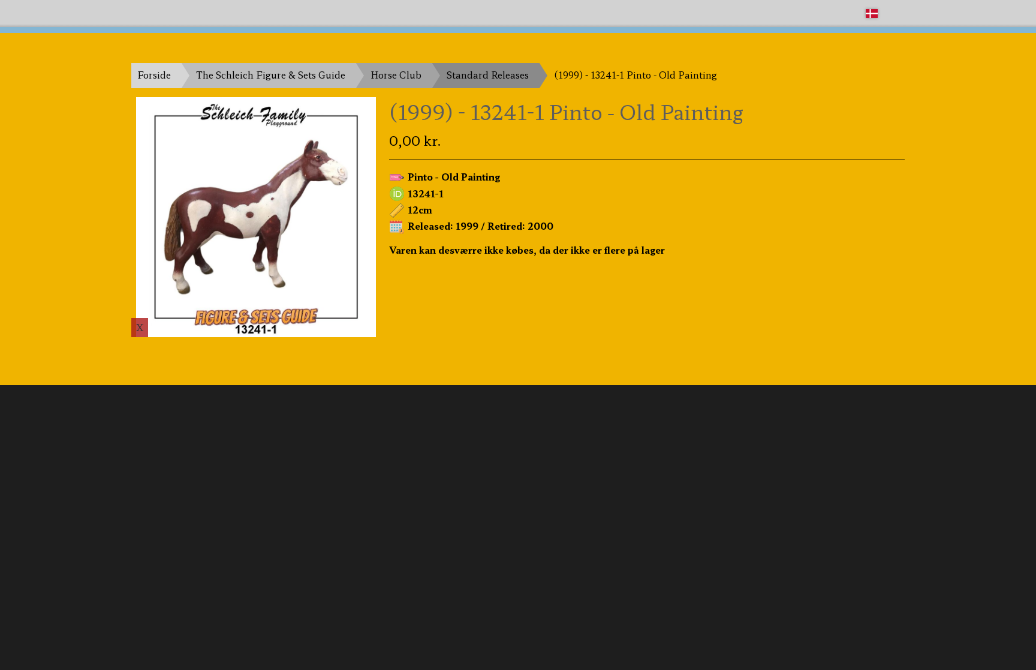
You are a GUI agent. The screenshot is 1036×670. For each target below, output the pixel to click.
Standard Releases (488, 74)
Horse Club (396, 74)
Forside (154, 74)
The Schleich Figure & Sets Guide (270, 74)
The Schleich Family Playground (204, 13)
